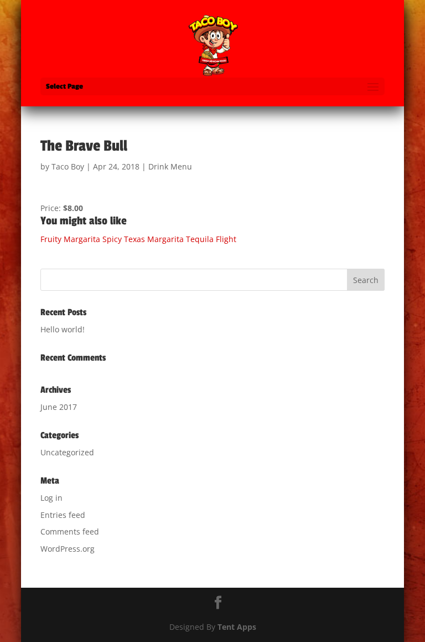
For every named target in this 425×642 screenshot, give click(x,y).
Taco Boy (67, 166)
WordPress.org (67, 548)
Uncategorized (67, 452)
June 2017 (58, 407)
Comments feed (69, 531)
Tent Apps (236, 627)
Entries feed (62, 515)
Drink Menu (170, 166)
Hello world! (62, 329)
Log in (51, 497)
